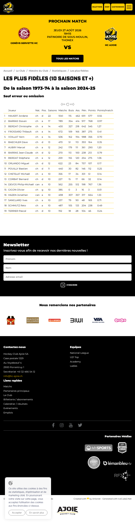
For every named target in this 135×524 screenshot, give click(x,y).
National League (79, 352)
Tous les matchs (67, 58)
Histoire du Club (38, 70)
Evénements (10, 408)
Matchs (7, 386)
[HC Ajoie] (8, 7)
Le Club (20, 70)
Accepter (17, 512)
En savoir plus (36, 512)
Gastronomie (118, 7)
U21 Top (74, 357)
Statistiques (59, 70)
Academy (75, 361)
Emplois (8, 412)
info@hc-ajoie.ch (13, 376)
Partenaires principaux (16, 390)
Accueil (7, 70)
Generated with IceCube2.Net (117, 499)
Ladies (73, 365)
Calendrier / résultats (15, 403)
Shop (107, 7)
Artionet (96, 499)
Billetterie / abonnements (18, 399)
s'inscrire (72, 285)
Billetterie (97, 7)
